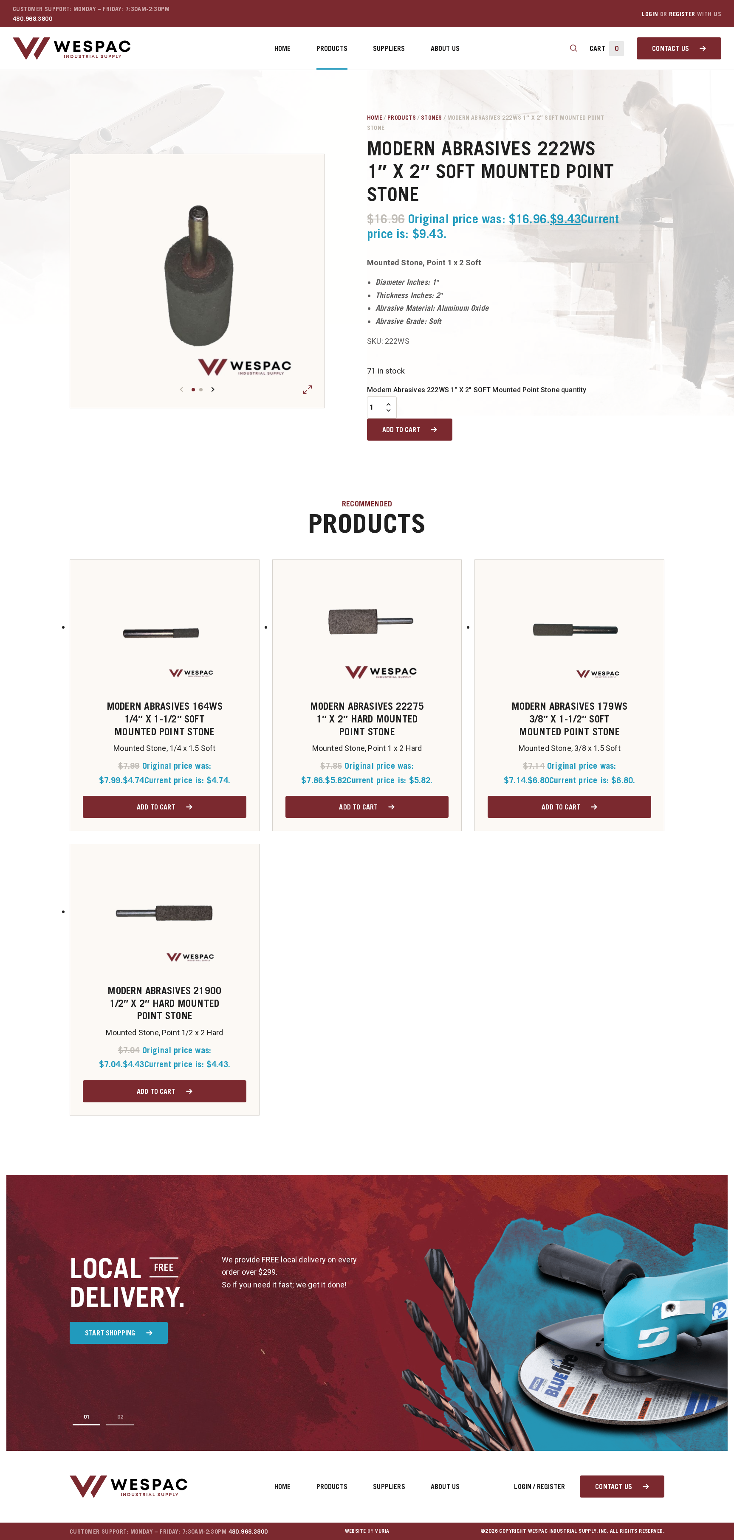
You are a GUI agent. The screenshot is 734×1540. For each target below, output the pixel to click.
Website (355, 1531)
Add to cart (401, 429)
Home (282, 48)
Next (213, 389)
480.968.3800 (32, 18)
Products (331, 48)
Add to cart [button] (156, 807)
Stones (431, 117)
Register (682, 13)
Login (650, 13)
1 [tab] (193, 389)
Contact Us (670, 48)
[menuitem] (282, 48)
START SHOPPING (110, 1333)
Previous (181, 389)
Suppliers (389, 48)
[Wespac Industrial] (71, 48)
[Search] (573, 48)
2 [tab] (201, 389)
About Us (445, 48)
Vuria (382, 1531)
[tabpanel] (197, 281)
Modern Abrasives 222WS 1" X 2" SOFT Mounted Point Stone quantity (477, 390)
